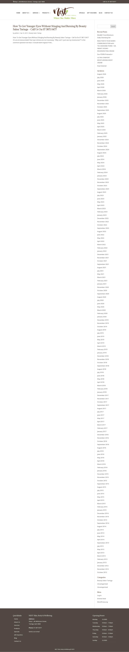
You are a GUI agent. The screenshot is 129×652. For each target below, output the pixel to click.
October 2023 (102, 186)
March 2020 (101, 310)
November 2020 (103, 287)
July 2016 (100, 451)
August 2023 (101, 192)
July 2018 (100, 372)
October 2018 (102, 363)
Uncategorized (102, 587)
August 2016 (101, 448)
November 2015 (103, 477)
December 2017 (102, 395)
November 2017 (103, 399)
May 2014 (100, 536)
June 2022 (100, 235)
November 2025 (103, 104)
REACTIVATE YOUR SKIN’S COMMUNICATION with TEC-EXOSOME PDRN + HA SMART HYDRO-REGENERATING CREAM (106, 46)
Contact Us (109, 13)
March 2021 (101, 277)
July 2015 (100, 490)
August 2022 (101, 231)
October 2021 (102, 261)
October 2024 (102, 146)
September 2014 (103, 523)
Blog (100, 13)
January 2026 (101, 97)
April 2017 (100, 422)
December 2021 (102, 254)
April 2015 (100, 500)
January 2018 (101, 392)
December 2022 (102, 218)
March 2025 (101, 130)
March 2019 (101, 346)
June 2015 (100, 494)
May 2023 (100, 202)
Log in (99, 595)
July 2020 (100, 300)
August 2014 (101, 526)
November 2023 (103, 182)
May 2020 (100, 307)
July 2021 (100, 271)
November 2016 (103, 438)
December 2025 (102, 100)
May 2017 (100, 418)
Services (35, 13)
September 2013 (103, 543)
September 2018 (103, 366)
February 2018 (102, 389)
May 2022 (100, 238)
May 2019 (100, 340)
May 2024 (100, 163)
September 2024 (103, 150)
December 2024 (102, 140)
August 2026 (101, 74)
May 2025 (100, 123)
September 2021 (103, 264)
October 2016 (102, 441)
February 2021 (102, 281)
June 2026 (100, 81)
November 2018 (103, 359)
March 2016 (101, 464)
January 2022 (101, 251)
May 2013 (100, 549)
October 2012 (102, 572)
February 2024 (102, 172)
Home (18, 13)
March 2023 (101, 208)
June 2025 (100, 120)
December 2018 (102, 356)
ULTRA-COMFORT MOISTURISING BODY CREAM (105, 60)
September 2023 (103, 189)
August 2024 (101, 153)
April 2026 (100, 87)
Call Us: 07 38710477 (109, 1)
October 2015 (102, 481)
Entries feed (101, 599)
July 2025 (100, 117)
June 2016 (100, 454)
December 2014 (102, 513)
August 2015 (101, 487)
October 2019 (102, 327)
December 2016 (102, 435)
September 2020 (103, 294)
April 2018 (100, 382)
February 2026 (102, 94)
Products (45, 13)
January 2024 (101, 176)
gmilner (17, 33)
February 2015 (102, 507)
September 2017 (103, 405)
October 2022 (102, 225)
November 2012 (103, 569)
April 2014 (100, 540)
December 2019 (102, 320)
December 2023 (102, 179)
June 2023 (100, 199)
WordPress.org (102, 602)
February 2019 (102, 349)
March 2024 (101, 169)
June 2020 (100, 304)
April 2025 (100, 127)
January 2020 (101, 317)
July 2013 (100, 546)
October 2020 (102, 290)
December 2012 (102, 566)
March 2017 (101, 425)
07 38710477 (38, 628)
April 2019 (100, 343)
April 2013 (100, 553)
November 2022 (103, 222)
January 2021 (101, 284)
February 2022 (102, 248)
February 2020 (102, 313)
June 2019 (100, 336)
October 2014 (102, 520)
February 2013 (102, 559)
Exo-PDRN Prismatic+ (105, 54)
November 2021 (103, 258)
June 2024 (100, 159)
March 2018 (101, 385)
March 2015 (101, 504)
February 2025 (102, 133)
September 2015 (103, 484)
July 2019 (100, 333)
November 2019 (103, 323)
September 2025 (103, 110)
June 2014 (100, 533)
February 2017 (102, 428)
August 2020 (101, 297)
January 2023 (101, 215)
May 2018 (100, 379)
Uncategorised (102, 584)
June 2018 (100, 376)
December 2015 (102, 474)
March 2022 (101, 245)
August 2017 (101, 408)
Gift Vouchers (92, 13)
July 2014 (100, 530)
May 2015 (100, 497)
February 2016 (102, 467)
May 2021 (100, 274)
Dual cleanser (102, 66)
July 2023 (100, 195)
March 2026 (101, 90)
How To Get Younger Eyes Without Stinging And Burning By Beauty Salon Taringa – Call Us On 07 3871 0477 (49, 28)
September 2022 (103, 228)
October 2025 (102, 107)
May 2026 (100, 84)
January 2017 (101, 431)
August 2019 (101, 330)
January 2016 (101, 471)
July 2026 (100, 77)
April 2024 (100, 166)
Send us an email (34, 631)
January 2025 (101, 136)
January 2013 (101, 562)
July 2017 (100, 412)
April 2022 (100, 241)
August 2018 (101, 369)
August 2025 (101, 113)
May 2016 (100, 458)
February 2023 (102, 212)
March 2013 (101, 556)
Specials (82, 13)
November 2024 (103, 143)
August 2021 (101, 267)
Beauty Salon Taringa (35, 33)
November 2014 (103, 517)
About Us (25, 13)
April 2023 (100, 205)
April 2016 (100, 461)
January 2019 (101, 353)
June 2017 (100, 415)
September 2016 (103, 444)
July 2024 (100, 156)
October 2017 (102, 402)
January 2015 (101, 510)
